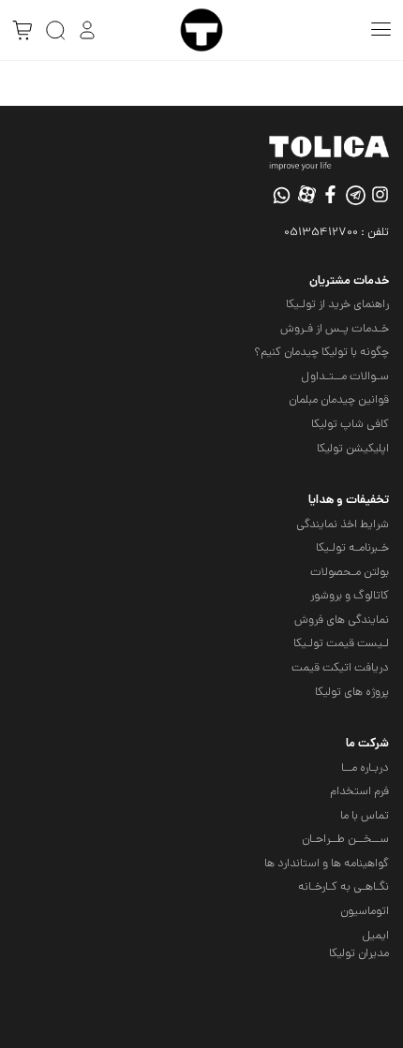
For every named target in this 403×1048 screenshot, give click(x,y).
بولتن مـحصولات (349, 573)
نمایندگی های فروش (341, 620)
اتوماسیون (364, 912)
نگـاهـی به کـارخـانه (343, 887)
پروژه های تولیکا (352, 692)
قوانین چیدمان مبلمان (339, 400)
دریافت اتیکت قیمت (340, 668)
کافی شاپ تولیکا (350, 425)
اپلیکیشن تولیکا (353, 449)
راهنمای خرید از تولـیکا (337, 305)
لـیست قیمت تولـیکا (341, 644)
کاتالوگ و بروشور (349, 596)
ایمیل (375, 936)
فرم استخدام (359, 792)
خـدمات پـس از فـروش (334, 329)
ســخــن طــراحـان (345, 840)
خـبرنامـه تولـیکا (352, 548)
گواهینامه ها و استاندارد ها (326, 864)
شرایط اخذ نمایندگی (342, 525)
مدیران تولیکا (359, 954)
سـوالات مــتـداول (345, 377)
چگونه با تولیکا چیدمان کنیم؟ (321, 353)
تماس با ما (364, 816)
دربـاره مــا (365, 768)
